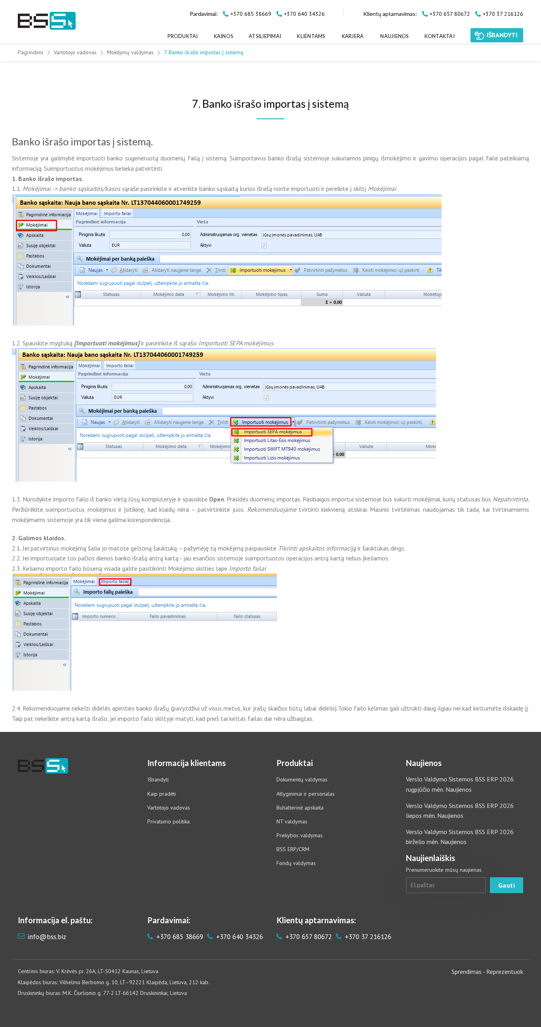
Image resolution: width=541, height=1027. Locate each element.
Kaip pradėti (161, 793)
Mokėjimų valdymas (130, 52)
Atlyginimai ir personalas (305, 793)
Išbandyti (158, 779)
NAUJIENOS (394, 36)
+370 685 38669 (178, 936)
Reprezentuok (504, 972)
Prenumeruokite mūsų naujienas (444, 869)
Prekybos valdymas (299, 835)
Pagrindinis (31, 52)
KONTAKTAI (440, 36)
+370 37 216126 (367, 936)
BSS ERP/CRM (292, 849)
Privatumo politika (168, 821)
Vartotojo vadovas (75, 52)
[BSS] (47, 21)
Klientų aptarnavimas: (390, 13)
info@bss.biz (47, 936)
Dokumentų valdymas (302, 779)
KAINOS (223, 36)
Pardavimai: (204, 13)
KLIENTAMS (311, 36)
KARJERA (353, 36)
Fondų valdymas (296, 863)
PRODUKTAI (183, 36)
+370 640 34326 (238, 936)
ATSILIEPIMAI (265, 36)
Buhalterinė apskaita (300, 807)
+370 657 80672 (308, 936)
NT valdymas (291, 821)
